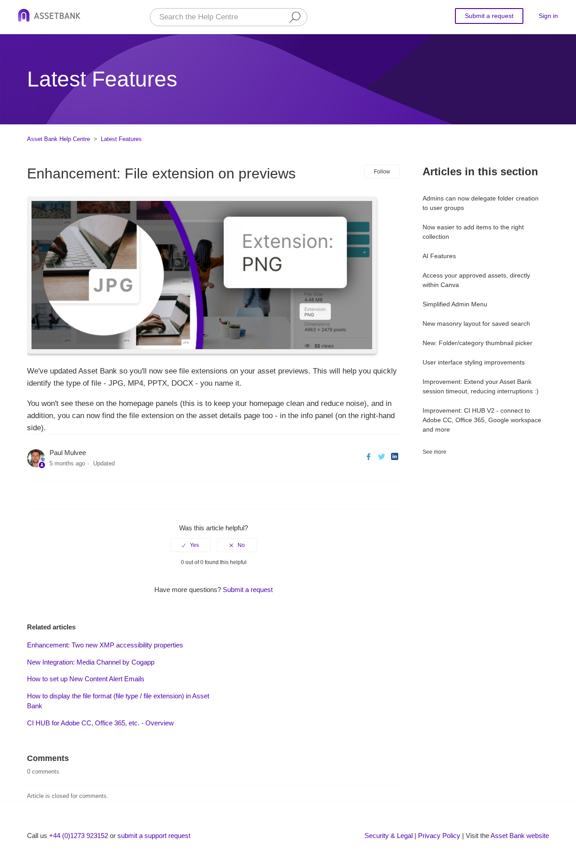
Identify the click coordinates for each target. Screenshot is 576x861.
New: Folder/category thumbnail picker (477, 342)
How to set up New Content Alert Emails (85, 679)
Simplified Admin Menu (455, 304)
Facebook (368, 456)
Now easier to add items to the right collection (473, 231)
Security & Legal (388, 835)
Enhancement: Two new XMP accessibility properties (105, 645)
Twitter (381, 456)
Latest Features (121, 139)
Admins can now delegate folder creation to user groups (481, 203)
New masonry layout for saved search (476, 323)
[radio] (190, 545)
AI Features (439, 256)
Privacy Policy (439, 835)
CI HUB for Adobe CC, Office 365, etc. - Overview (100, 723)
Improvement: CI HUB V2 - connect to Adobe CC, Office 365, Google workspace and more (482, 420)
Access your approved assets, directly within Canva (476, 280)
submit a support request (153, 835)
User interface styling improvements (474, 362)
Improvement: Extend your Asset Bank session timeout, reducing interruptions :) (481, 386)
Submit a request (489, 15)
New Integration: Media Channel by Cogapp (90, 662)
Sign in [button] (548, 15)
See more (434, 452)
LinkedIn (394, 456)
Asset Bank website (519, 835)
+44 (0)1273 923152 (78, 835)
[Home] (49, 17)
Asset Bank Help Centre (58, 139)
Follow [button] (382, 172)
